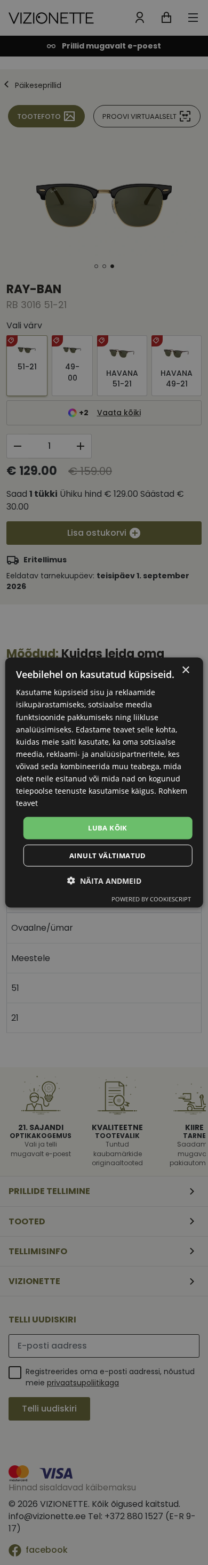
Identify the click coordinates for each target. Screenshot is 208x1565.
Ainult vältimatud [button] (107, 855)
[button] (104, 880)
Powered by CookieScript (151, 898)
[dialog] (104, 783)
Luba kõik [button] (107, 828)
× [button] (185, 670)
